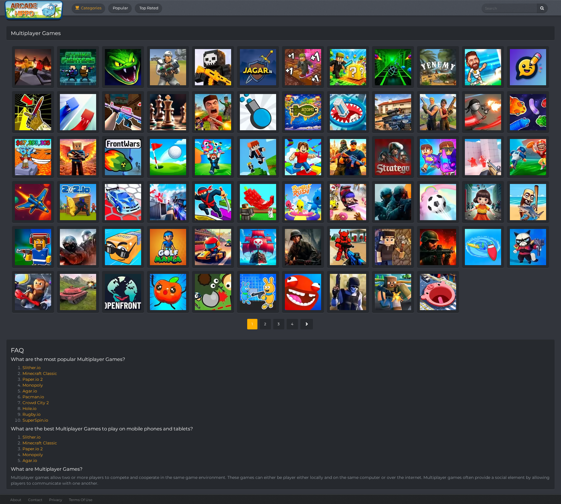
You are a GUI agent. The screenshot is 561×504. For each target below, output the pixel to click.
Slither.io (31, 367)
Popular (120, 8)
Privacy (55, 500)
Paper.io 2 (32, 379)
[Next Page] (306, 324)
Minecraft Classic (39, 373)
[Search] (542, 8)
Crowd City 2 (35, 402)
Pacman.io (33, 396)
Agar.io (29, 391)
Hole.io (29, 408)
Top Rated (148, 8)
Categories (90, 8)
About (15, 500)
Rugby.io (31, 414)
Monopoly (32, 385)
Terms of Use (80, 500)
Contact (35, 500)
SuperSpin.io (35, 420)
